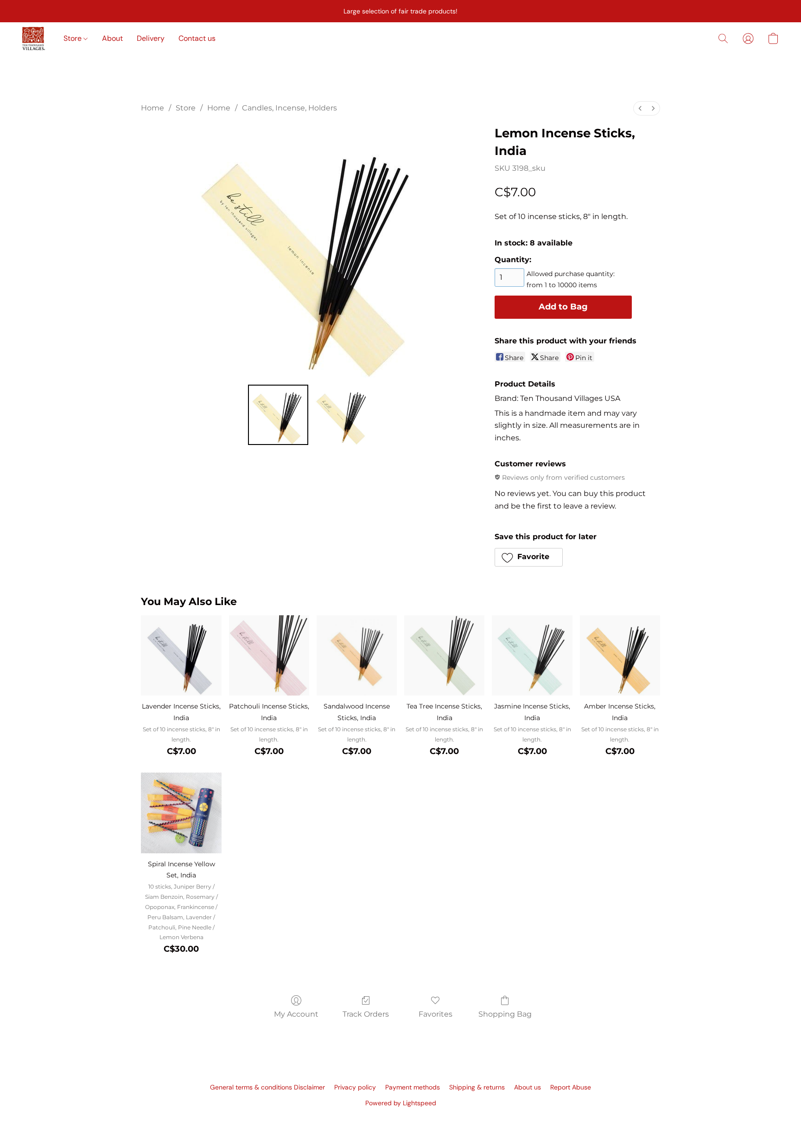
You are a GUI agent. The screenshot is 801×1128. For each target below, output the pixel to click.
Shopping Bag (505, 1014)
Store (73, 38)
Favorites (435, 1014)
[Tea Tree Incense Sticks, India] (444, 655)
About (112, 38)
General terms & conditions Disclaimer (267, 1087)
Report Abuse (570, 1087)
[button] (33, 38)
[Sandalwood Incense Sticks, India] (357, 655)
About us (527, 1087)
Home (152, 107)
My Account (296, 1014)
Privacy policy (355, 1087)
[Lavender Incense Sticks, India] (181, 655)
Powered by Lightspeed (400, 1103)
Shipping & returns (477, 1087)
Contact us (197, 38)
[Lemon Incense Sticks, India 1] (342, 415)
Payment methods (412, 1087)
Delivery (151, 38)
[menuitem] (640, 108)
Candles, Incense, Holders (289, 107)
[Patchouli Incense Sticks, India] (269, 655)
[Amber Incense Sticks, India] (620, 655)
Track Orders (366, 1014)
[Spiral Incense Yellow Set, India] (181, 813)
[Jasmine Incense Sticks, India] (532, 655)
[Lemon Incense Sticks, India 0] (278, 415)
